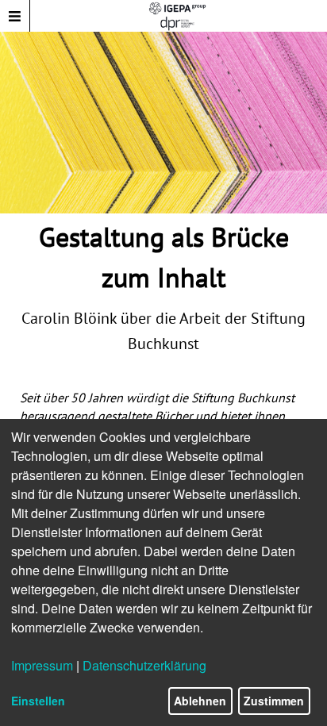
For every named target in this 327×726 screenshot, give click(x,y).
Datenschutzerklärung (144, 665)
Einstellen (38, 701)
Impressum (42, 665)
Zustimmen (274, 701)
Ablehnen (200, 701)
